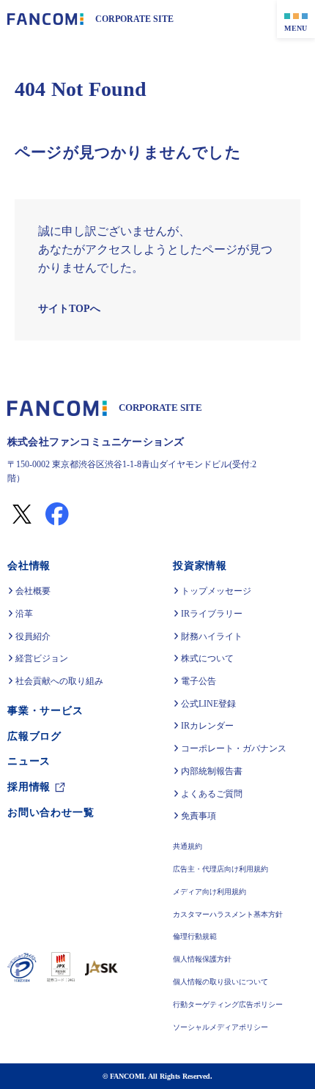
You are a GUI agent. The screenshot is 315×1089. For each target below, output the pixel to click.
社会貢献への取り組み (59, 681)
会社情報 (29, 565)
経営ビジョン (41, 658)
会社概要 (33, 591)
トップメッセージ (216, 591)
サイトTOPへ (68, 308)
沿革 (24, 613)
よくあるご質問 (211, 793)
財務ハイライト (211, 636)
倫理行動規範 (195, 937)
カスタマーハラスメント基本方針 (228, 915)
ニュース (29, 761)
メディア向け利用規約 (209, 892)
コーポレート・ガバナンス (233, 748)
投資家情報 (200, 565)
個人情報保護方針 (202, 959)
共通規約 (187, 846)
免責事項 (198, 815)
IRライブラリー (211, 613)
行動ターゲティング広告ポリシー (228, 1005)
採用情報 (29, 787)
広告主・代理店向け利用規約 (220, 869)
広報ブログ (34, 736)
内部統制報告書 (211, 771)
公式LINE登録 (207, 703)
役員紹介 (33, 636)
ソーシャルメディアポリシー (220, 1027)
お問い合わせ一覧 (50, 812)
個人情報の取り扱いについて (220, 982)
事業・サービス (45, 710)
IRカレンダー (207, 725)
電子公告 (198, 681)
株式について (207, 658)
